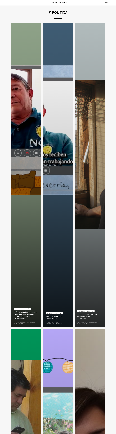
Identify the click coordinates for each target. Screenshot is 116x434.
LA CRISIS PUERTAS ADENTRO (58, 2)
